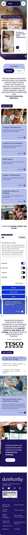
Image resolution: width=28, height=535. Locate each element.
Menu (10, 3)
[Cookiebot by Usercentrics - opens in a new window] (19, 238)
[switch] (23, 268)
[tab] (13, 358)
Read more (19, 137)
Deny (13, 296)
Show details (18, 283)
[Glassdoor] (20, 490)
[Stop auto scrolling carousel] (25, 56)
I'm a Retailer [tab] (8, 70)
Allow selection (13, 292)
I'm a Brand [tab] (18, 70)
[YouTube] (9, 490)
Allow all (13, 287)
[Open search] (23, 3)
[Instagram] (14, 490)
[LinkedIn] (3, 490)
